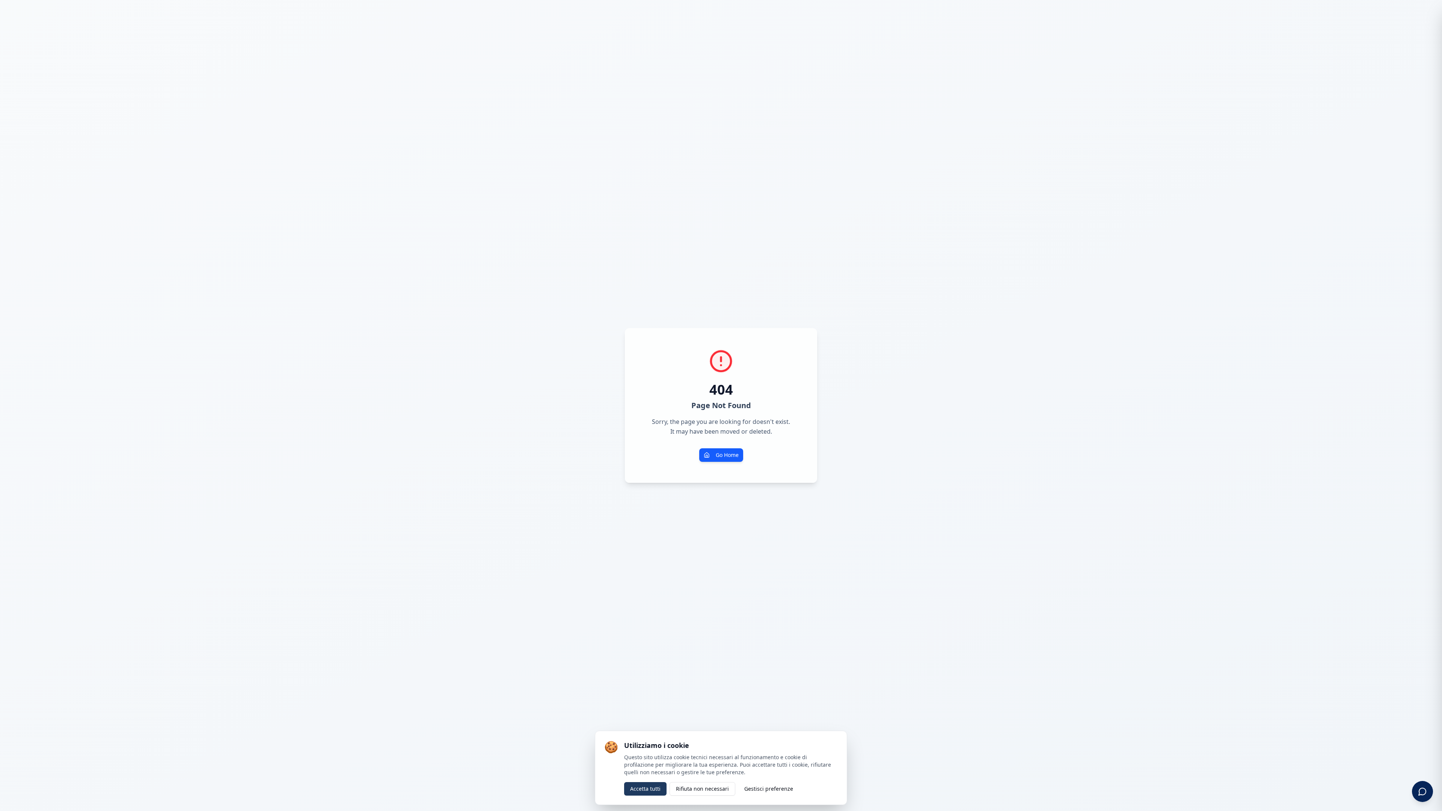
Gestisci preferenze (768, 788)
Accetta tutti (645, 788)
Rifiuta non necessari (702, 788)
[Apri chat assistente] (1422, 791)
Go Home (727, 454)
